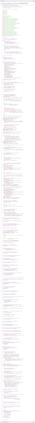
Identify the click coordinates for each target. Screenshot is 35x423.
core (18, 3)
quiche (2, 3)
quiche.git (4, 3)
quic (16, 3)
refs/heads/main (9, 3)
